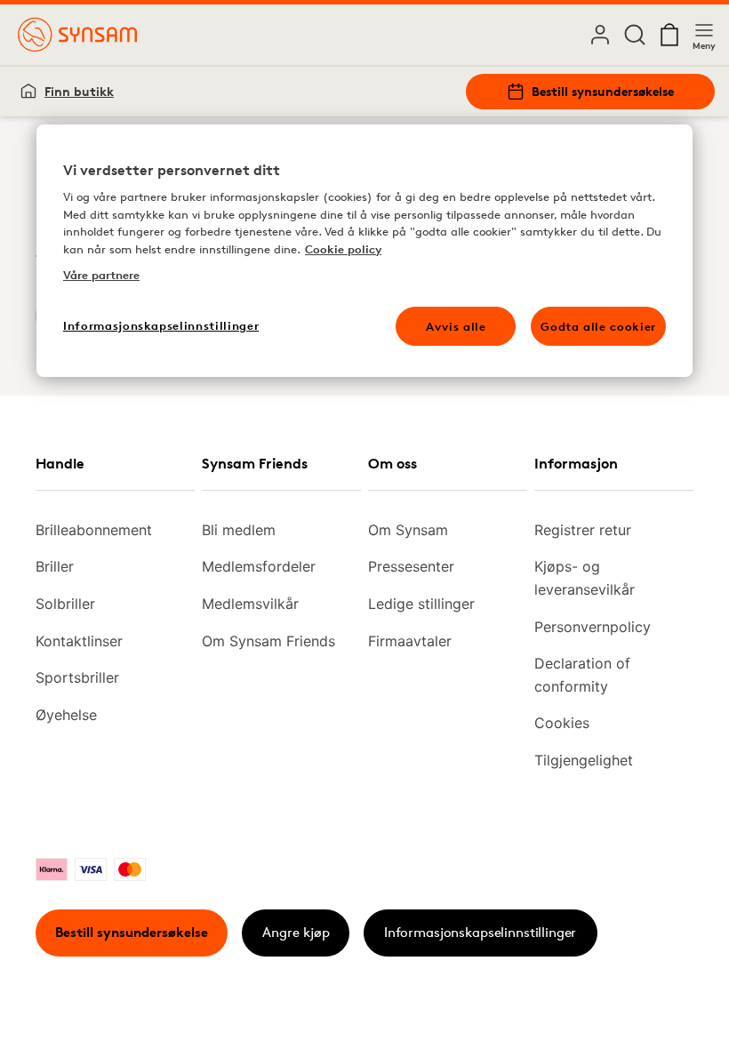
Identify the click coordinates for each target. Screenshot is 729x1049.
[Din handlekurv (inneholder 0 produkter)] (669, 34)
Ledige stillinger (421, 604)
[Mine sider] (600, 34)
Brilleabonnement (94, 530)
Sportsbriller (77, 677)
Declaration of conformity (582, 674)
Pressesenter (411, 566)
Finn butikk (79, 91)
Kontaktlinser (79, 641)
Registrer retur (582, 530)
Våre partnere (101, 275)
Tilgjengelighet (583, 760)
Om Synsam (408, 530)
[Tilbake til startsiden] (77, 35)
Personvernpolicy (592, 627)
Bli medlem (239, 530)
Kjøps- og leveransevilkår (584, 577)
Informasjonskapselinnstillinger (480, 932)
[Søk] (634, 34)
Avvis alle (456, 326)
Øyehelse (66, 715)
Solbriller (65, 604)
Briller (55, 566)
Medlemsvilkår (250, 604)
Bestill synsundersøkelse (603, 91)
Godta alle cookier (598, 326)
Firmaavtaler (410, 641)
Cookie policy (343, 249)
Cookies (561, 723)
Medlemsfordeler (259, 566)
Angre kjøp (296, 932)
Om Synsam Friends (268, 641)
